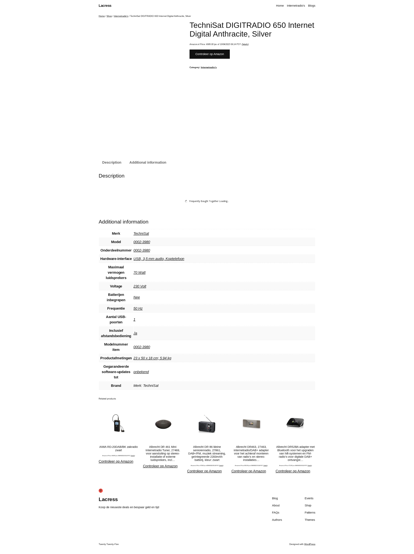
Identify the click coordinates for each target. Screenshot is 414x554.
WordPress (309, 544)
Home (102, 16)
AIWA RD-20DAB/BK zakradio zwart (118, 448)
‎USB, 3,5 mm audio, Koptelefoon (158, 259)
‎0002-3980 (141, 242)
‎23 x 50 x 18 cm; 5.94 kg (152, 358)
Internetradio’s (209, 67)
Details (245, 44)
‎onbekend (141, 372)
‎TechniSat (141, 233)
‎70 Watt (139, 272)
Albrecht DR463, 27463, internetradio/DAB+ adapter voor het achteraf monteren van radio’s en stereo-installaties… (251, 453)
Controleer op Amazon (209, 54)
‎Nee (136, 297)
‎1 (134, 319)
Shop (109, 16)
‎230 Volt (139, 286)
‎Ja (135, 333)
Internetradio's (121, 16)
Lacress (105, 6)
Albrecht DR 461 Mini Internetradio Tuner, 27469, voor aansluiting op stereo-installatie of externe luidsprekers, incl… (163, 453)
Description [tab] (111, 162)
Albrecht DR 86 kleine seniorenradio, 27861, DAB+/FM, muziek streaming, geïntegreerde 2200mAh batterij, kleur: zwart (207, 453)
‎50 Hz (138, 308)
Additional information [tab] (147, 162)
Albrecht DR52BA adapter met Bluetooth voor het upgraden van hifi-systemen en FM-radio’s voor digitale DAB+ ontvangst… (295, 453)
